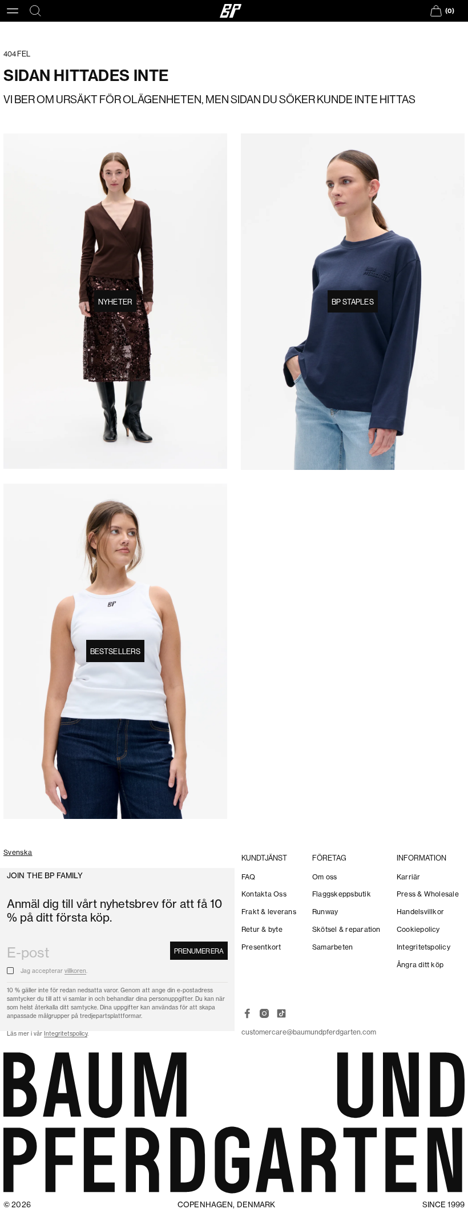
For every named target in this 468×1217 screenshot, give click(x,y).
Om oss (324, 877)
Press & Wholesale (428, 894)
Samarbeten (332, 947)
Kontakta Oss (264, 894)
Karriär (409, 877)
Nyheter (115, 301)
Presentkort (261, 947)
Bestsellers (115, 651)
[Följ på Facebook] (247, 1013)
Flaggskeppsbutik (341, 894)
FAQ (248, 877)
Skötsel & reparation (346, 929)
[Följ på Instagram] (264, 1013)
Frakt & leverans (268, 911)
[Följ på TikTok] (281, 1013)
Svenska (18, 853)
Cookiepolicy (418, 929)
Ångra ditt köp (420, 964)
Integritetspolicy (65, 1033)
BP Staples (352, 301)
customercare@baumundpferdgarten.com (308, 1032)
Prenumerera (199, 951)
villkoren (75, 971)
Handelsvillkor (420, 911)
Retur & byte (262, 929)
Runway (325, 911)
